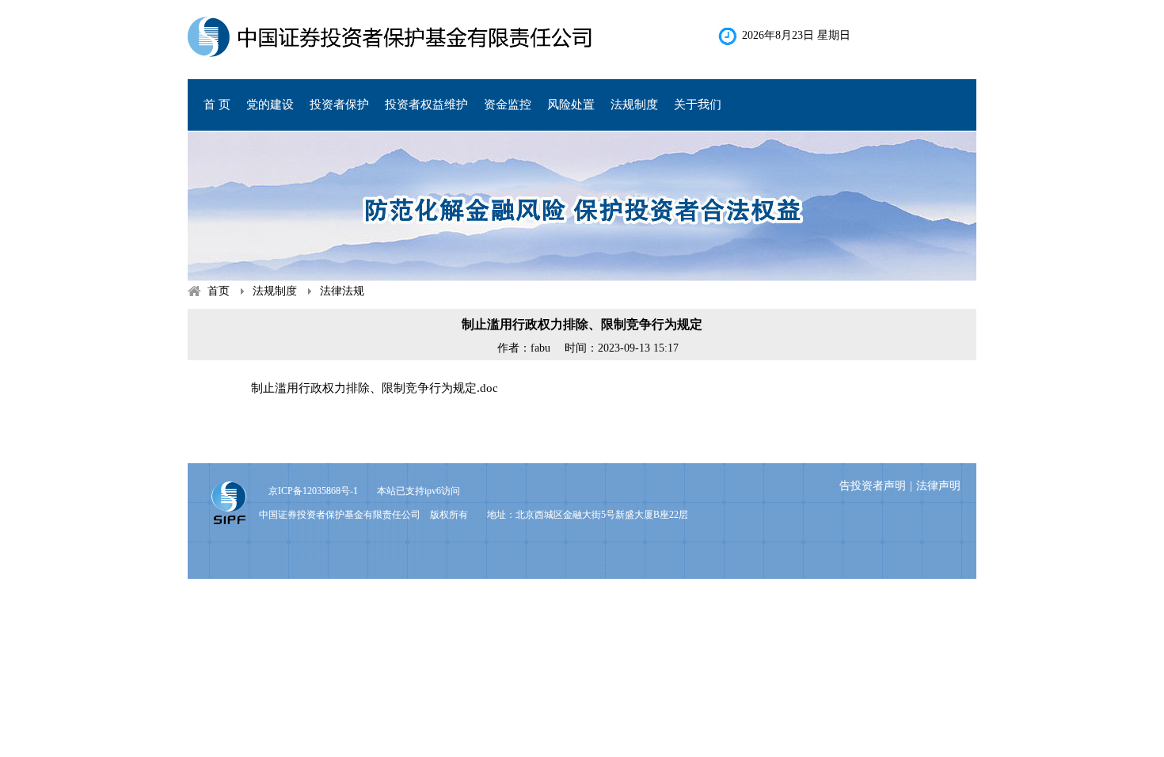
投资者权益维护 (426, 104)
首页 (218, 291)
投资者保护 (339, 104)
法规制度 (275, 291)
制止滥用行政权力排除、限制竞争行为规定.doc (374, 388)
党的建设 (270, 104)
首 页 (217, 104)
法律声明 (938, 486)
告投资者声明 (872, 486)
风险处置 (571, 104)
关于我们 (697, 104)
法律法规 (342, 291)
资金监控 (507, 104)
